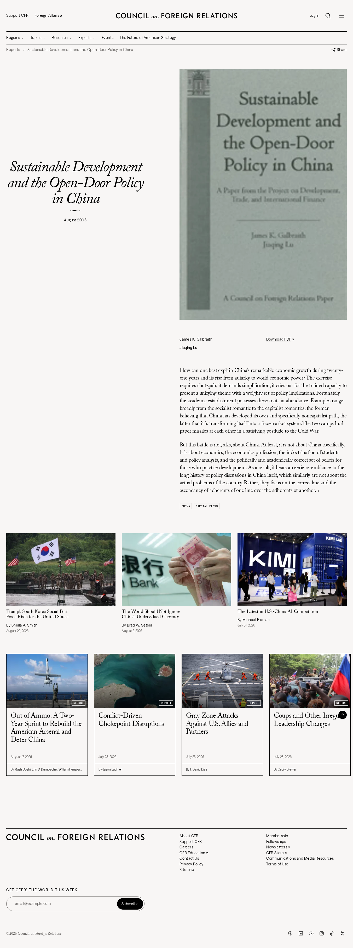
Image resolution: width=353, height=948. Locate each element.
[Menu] (341, 15)
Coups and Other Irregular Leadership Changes (310, 720)
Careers (186, 847)
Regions (13, 37)
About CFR (189, 836)
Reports (13, 50)
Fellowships (276, 841)
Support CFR (17, 15)
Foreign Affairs (47, 15)
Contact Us (189, 858)
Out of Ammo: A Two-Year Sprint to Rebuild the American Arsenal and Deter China (46, 728)
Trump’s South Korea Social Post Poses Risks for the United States (37, 615)
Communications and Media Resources (300, 858)
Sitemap (187, 869)
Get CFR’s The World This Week (42, 890)
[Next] (342, 715)
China (186, 506)
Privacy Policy (191, 864)
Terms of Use (277, 864)
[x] (342, 933)
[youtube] (311, 933)
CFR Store (275, 853)
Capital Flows (207, 506)
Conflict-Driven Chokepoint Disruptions (131, 720)
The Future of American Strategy (148, 37)
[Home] (176, 16)
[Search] (328, 15)
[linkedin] (301, 933)
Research (60, 37)
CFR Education (192, 853)
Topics (36, 37)
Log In (315, 15)
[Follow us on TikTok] (332, 933)
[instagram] (321, 933)
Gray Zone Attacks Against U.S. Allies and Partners (217, 724)
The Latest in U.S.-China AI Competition (278, 612)
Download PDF (278, 339)
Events (107, 37)
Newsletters (276, 847)
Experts (84, 37)
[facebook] (290, 933)
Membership (277, 836)
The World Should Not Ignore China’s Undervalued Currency (151, 615)
